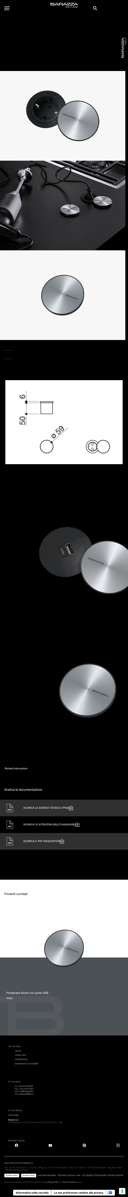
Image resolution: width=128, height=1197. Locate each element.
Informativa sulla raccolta (32, 1192)
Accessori (32, 21)
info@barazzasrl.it (27, 1091)
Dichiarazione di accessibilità (26, 1063)
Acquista (10, 377)
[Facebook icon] (21, 367)
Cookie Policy (12, 1175)
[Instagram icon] (42, 367)
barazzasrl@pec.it (26, 1094)
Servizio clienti (20, 1055)
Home (11, 21)
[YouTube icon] (50, 1145)
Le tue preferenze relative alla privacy (78, 1192)
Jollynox (18, 1051)
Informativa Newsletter (47, 1175)
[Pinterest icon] (84, 1145)
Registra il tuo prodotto (21, 348)
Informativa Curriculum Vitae (69, 1175)
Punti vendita (13, 356)
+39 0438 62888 (25, 1086)
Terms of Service (69, 1182)
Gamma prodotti (21, 21)
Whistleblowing (21, 1059)
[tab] (16, 769)
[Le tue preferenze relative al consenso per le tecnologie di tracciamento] (122, 1191)
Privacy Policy (28, 1175)
